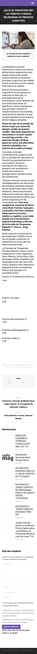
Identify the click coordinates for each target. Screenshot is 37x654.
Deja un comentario (25, 367)
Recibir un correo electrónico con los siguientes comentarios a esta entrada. (18, 613)
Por (7, 367)
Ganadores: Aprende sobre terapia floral (22, 457)
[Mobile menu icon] (32, 3)
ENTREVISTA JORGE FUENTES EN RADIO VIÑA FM (24, 510)
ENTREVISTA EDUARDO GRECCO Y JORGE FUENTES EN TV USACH (25, 472)
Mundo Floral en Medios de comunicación (20, 365)
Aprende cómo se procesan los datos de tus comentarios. (18, 636)
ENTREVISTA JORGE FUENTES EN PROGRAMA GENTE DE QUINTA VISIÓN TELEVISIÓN (25, 491)
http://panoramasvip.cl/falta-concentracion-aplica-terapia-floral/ (19, 325)
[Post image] (7, 439)
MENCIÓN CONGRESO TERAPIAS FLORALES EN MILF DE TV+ (22, 441)
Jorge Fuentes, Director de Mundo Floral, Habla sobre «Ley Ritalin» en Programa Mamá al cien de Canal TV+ (25, 529)
